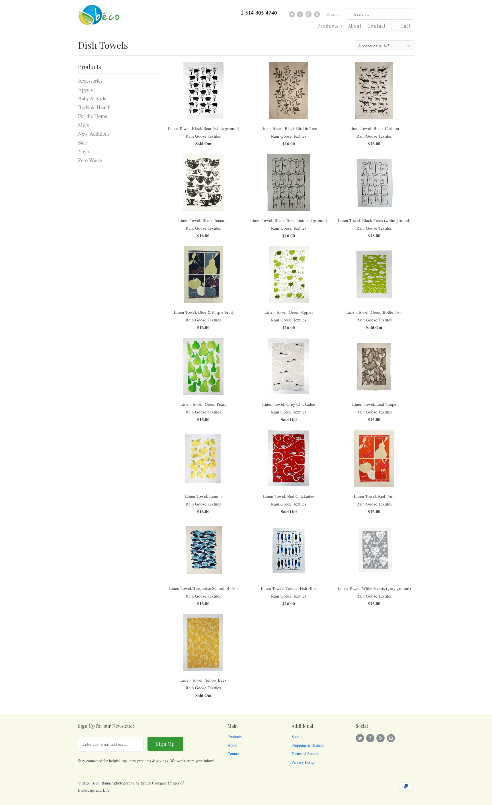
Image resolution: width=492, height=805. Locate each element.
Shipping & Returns (308, 745)
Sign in (333, 14)
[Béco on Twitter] (292, 15)
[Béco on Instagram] (317, 15)
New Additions (94, 133)
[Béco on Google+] (309, 15)
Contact (376, 26)
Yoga (83, 151)
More (83, 124)
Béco (95, 783)
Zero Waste (90, 160)
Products (329, 26)
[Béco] (99, 16)
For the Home (92, 115)
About (355, 26)
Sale (82, 142)
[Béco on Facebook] (301, 15)
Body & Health (94, 107)
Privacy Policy (303, 762)
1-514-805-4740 (259, 13)
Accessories (90, 80)
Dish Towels (103, 45)
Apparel (86, 89)
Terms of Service (305, 753)
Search (297, 736)
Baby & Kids (92, 98)
